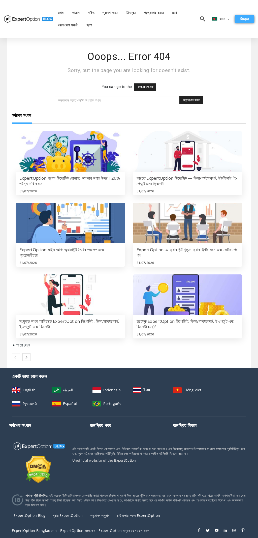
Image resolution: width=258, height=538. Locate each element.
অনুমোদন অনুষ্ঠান (100, 515)
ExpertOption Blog (30, 515)
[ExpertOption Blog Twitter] (205, 530)
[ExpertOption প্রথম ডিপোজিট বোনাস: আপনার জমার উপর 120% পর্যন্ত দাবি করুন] (70, 151)
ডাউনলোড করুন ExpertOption (138, 515)
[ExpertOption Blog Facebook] (196, 530)
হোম (61, 12)
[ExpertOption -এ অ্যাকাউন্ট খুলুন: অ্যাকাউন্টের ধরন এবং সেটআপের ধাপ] (187, 223)
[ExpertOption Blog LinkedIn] (222, 530)
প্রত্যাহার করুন (154, 12)
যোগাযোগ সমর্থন (68, 24)
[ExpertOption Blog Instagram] (231, 530)
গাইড (91, 12)
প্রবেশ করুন (110, 12)
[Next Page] (26, 357)
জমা (174, 12)
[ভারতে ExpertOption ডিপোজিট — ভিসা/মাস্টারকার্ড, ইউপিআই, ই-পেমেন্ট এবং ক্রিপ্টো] (187, 151)
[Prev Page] (16, 357)
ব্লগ (89, 24)
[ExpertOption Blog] (38, 450)
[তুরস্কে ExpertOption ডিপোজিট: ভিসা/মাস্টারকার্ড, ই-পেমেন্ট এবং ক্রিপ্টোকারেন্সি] (187, 294)
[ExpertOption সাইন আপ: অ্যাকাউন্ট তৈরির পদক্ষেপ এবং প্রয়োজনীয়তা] (70, 223)
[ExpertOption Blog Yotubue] (214, 530)
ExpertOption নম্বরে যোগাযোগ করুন (124, 530)
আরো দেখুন (22, 345)
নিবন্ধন (131, 12)
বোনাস (76, 12)
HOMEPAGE (145, 87)
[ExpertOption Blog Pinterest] (240, 530)
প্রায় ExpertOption (68, 515)
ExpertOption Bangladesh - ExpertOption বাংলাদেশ (53, 530)
